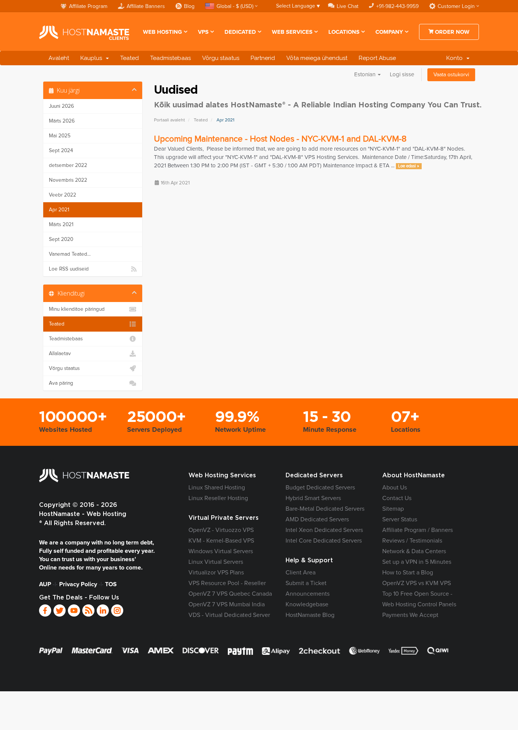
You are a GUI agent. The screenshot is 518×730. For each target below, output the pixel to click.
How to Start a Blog (407, 573)
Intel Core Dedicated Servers (324, 541)
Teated (129, 58)
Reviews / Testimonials (412, 541)
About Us (394, 488)
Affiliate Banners (146, 6)
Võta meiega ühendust (316, 58)
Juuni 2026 (61, 106)
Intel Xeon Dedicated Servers (324, 530)
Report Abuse (377, 58)
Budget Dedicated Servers (320, 488)
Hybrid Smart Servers (313, 498)
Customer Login (456, 6)
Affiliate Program (88, 6)
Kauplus (92, 58)
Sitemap (393, 509)
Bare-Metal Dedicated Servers (325, 509)
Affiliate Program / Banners (417, 530)
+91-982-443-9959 (397, 6)
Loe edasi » (408, 166)
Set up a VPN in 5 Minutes (416, 562)
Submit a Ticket (306, 583)
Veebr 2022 (62, 195)
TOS (111, 584)
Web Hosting (162, 32)
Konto (456, 58)
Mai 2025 (60, 135)
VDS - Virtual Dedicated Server (229, 615)
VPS (203, 32)
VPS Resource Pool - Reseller (227, 583)
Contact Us (396, 498)
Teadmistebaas (170, 58)
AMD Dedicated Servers (317, 519)
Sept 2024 (61, 150)
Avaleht (59, 58)
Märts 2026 (62, 121)
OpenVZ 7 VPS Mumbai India (226, 604)
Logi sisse (402, 74)
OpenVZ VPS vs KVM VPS (416, 583)
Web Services (292, 32)
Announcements (308, 594)
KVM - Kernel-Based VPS (221, 541)
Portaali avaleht (169, 120)
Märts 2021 (61, 224)
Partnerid (263, 58)
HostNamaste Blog (310, 615)
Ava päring (61, 383)
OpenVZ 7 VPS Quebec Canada (230, 594)
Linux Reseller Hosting (218, 498)
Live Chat (347, 6)
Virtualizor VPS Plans (216, 573)
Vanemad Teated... (70, 254)
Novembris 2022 (68, 180)
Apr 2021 (59, 209)
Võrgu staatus (220, 58)
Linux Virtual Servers (215, 562)
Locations (343, 32)
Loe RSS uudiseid (69, 269)
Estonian (365, 74)
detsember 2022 (68, 165)
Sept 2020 (61, 239)
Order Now (451, 32)
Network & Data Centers (414, 551)
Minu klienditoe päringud (77, 309)
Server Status (399, 519)
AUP (45, 584)
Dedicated (240, 32)
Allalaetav (60, 353)
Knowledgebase (307, 604)
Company (389, 32)
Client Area (301, 573)
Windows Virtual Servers (220, 551)
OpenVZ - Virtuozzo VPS (221, 530)
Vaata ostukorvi (451, 74)
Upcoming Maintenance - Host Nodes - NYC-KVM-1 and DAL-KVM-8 (280, 139)
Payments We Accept (410, 615)
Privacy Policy (78, 584)
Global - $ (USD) (235, 6)
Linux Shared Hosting (216, 488)
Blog (189, 6)
